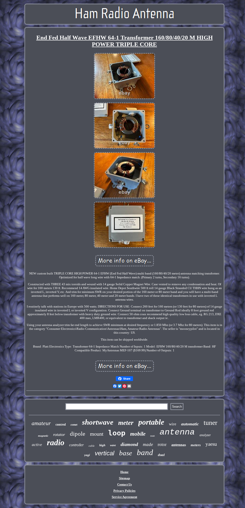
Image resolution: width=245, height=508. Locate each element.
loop (116, 433)
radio (55, 442)
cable (92, 445)
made (148, 444)
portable (151, 422)
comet (74, 424)
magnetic (43, 435)
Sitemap (124, 478)
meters (196, 445)
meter (126, 422)
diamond (129, 444)
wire (172, 424)
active (37, 444)
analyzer (205, 435)
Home (124, 472)
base (125, 453)
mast (152, 435)
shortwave (97, 422)
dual (161, 455)
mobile (137, 434)
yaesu (211, 444)
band (145, 452)
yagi (87, 455)
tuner (210, 422)
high (102, 445)
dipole (77, 433)
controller (76, 445)
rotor (162, 444)
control (61, 424)
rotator (59, 434)
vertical (104, 453)
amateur (41, 423)
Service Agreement (124, 497)
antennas (178, 445)
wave (113, 445)
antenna (177, 432)
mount (96, 434)
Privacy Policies (124, 490)
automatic (190, 424)
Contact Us (124, 484)
